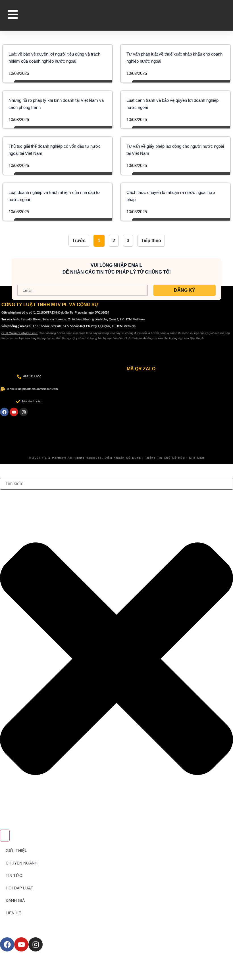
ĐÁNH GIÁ (15, 900)
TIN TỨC (14, 875)
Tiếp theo (151, 240)
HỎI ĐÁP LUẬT (19, 888)
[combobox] (116, 484)
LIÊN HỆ (13, 913)
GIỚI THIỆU (17, 850)
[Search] (5, 835)
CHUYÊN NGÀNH (22, 863)
